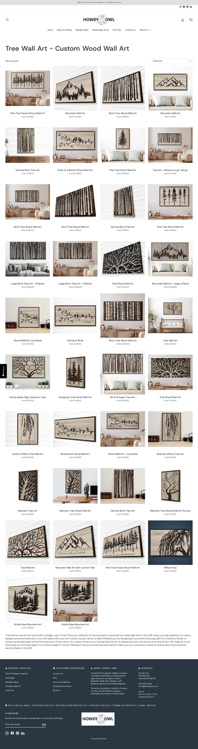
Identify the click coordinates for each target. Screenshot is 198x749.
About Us (144, 30)
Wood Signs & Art (101, 30)
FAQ (55, 678)
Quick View (28, 107)
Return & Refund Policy (72, 705)
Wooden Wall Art (13, 686)
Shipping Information (62, 686)
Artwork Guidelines (61, 682)
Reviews (56, 690)
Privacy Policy (100, 705)
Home (50, 30)
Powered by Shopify (99, 739)
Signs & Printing (64, 30)
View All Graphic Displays (16, 673)
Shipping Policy (42, 705)
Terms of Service (124, 705)
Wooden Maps (82, 30)
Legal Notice (147, 705)
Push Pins (117, 30)
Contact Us (130, 30)
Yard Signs (10, 678)
